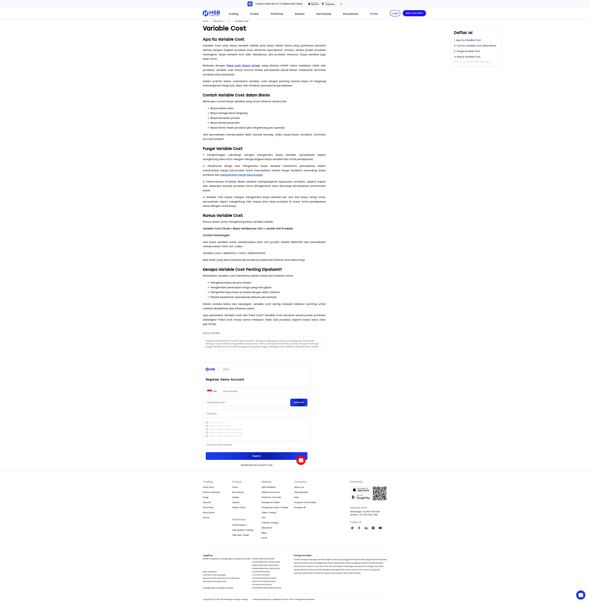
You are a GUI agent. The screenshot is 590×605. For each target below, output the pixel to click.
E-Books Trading (270, 523)
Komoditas (238, 492)
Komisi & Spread (211, 492)
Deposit (207, 502)
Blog (264, 533)
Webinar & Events (271, 492)
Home (205, 21)
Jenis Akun (208, 487)
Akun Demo (209, 513)
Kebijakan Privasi (280, 599)
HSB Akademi (268, 487)
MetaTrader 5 (239, 525)
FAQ (264, 518)
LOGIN (395, 13)
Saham (236, 502)
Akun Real (208, 507)
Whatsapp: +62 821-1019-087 (365, 511)
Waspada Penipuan (262, 599)
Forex (235, 487)
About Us (299, 487)
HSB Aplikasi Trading (242, 530)
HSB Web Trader (240, 535)
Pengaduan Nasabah (305, 599)
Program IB (299, 507)
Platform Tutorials (271, 497)
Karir (296, 497)
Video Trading (269, 513)
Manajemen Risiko (271, 502)
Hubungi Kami (301, 492)
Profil (264, 538)
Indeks (235, 497)
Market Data (239, 507)
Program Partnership (305, 502)
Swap (206, 497)
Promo (374, 13)
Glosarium (218, 21)
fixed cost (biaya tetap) (243, 65)
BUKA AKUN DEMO (414, 13)
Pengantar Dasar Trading (275, 507)
